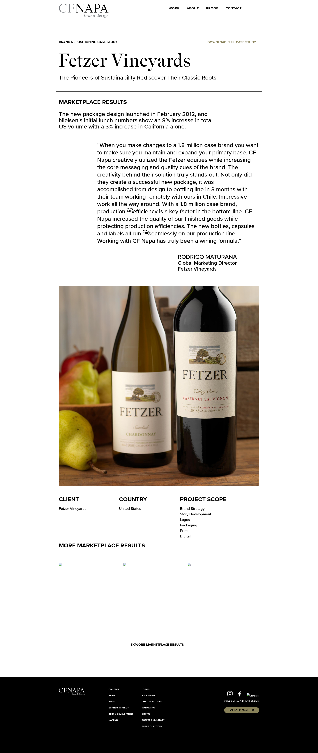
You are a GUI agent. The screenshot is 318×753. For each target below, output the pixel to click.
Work (174, 8)
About (193, 8)
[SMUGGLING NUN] (202, 566)
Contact (234, 8)
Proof (212, 8)
